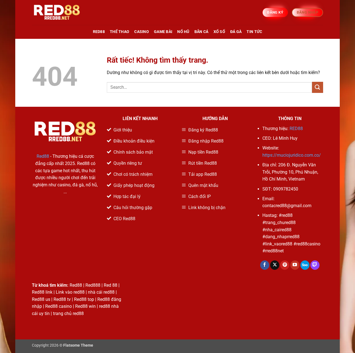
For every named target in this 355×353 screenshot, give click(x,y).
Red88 (43, 156)
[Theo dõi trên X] (274, 265)
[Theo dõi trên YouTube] (295, 265)
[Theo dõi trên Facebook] (264, 265)
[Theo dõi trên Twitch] (315, 265)
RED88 (99, 31)
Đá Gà (236, 31)
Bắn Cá (201, 31)
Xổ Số (219, 31)
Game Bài (163, 31)
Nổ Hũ (183, 31)
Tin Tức (254, 31)
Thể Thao (119, 31)
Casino (141, 31)
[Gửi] (317, 87)
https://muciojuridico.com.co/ (291, 155)
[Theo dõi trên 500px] (305, 265)
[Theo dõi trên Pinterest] (284, 265)
